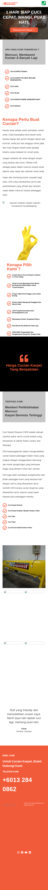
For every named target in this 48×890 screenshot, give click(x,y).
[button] (5, 722)
